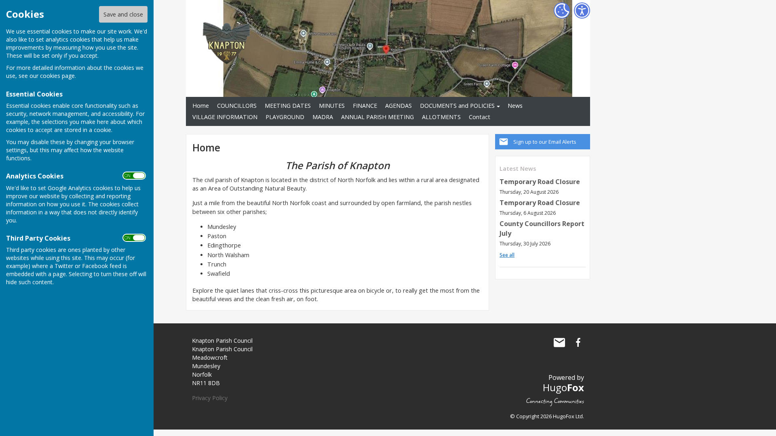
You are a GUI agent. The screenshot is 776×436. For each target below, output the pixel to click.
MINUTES (332, 105)
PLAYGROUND (285, 117)
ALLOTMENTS (441, 117)
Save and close (123, 14)
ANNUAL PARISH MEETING (377, 117)
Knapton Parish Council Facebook (578, 342)
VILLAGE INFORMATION (224, 117)
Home (200, 105)
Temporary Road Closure (540, 181)
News (515, 105)
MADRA (322, 117)
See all (507, 255)
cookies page (57, 76)
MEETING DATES (288, 105)
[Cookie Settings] (562, 10)
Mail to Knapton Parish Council (559, 342)
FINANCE (365, 105)
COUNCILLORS (237, 105)
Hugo (563, 387)
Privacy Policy (210, 398)
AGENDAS (398, 105)
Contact (479, 117)
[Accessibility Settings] (582, 10)
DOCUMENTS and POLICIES (457, 105)
